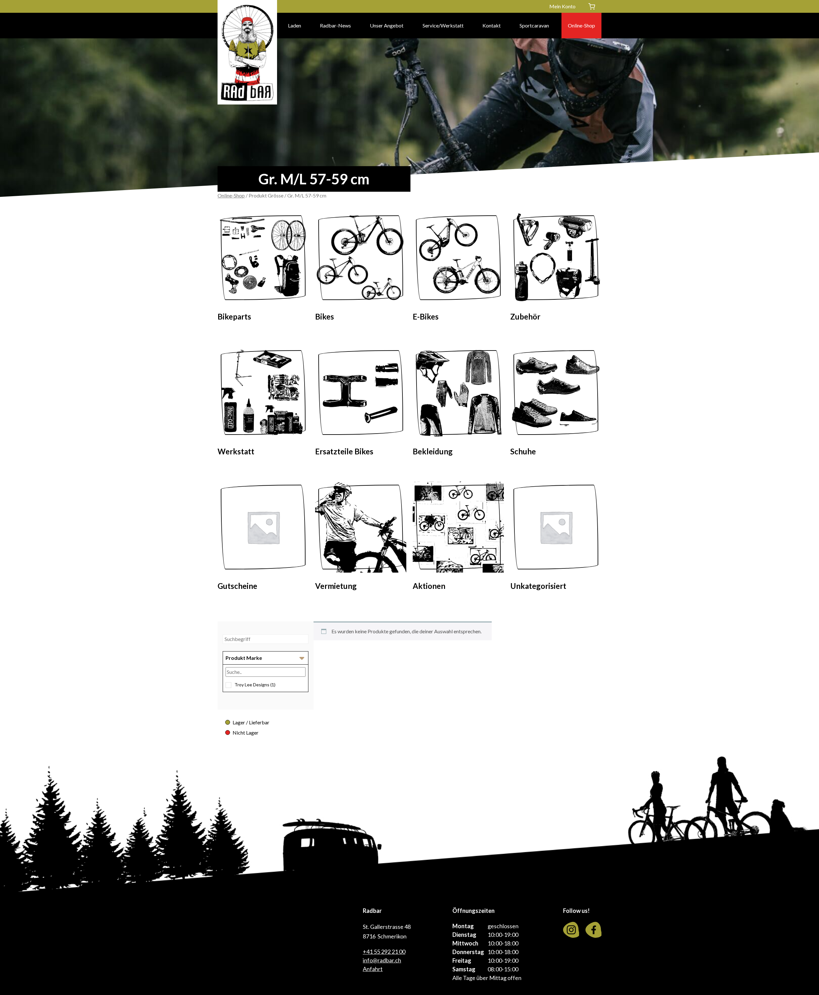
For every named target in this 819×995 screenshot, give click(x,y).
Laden (294, 25)
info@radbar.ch (382, 960)
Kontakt (491, 25)
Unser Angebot (386, 25)
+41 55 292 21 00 (384, 951)
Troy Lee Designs (255, 684)
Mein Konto (562, 6)
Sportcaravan (534, 25)
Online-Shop (581, 25)
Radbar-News (335, 25)
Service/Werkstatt (443, 25)
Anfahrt (373, 968)
